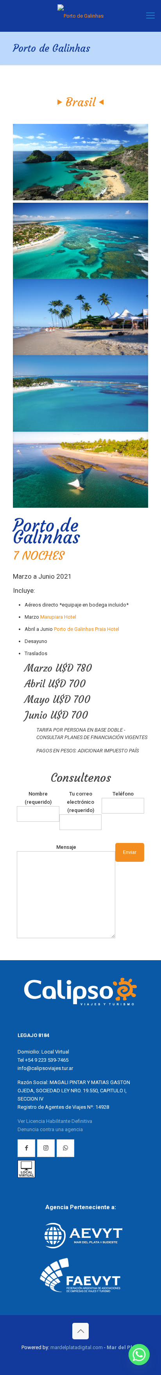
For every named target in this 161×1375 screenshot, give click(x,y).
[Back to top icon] (80, 1331)
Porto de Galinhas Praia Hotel (86, 629)
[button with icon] (26, 1148)
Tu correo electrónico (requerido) (80, 802)
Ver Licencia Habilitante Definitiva (55, 1121)
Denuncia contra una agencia (50, 1129)
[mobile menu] (150, 15)
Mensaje (66, 847)
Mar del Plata (123, 1347)
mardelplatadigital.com (76, 1347)
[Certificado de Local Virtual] (26, 1176)
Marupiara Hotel (58, 617)
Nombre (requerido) (38, 798)
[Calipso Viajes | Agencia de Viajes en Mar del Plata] (80, 15)
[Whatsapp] (139, 1354)
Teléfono (123, 794)
